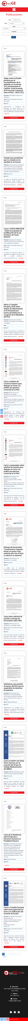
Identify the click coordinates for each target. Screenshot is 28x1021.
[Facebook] (1, 410)
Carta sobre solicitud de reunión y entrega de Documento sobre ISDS (13, 619)
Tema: (14, 26)
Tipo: (6, 23)
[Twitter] (1, 413)
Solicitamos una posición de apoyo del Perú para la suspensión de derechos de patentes (14, 687)
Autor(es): (14, 31)
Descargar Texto (14, 117)
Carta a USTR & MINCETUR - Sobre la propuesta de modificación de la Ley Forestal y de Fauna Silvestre (14, 233)
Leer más (7, 113)
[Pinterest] (1, 416)
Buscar (13, 37)
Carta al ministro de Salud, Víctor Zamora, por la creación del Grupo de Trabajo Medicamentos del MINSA (14, 765)
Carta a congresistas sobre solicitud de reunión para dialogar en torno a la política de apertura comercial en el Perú (14, 469)
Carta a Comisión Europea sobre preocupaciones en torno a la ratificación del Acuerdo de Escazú (14, 911)
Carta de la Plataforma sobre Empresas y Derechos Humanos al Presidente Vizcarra (12, 838)
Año (10, 20)
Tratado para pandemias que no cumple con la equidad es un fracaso (13, 160)
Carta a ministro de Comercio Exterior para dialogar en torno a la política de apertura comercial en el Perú (13, 386)
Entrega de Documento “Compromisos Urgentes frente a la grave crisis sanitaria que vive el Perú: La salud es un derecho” (14, 551)
